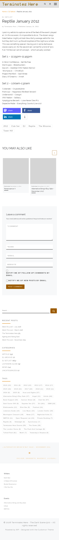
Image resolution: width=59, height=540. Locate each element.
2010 (7, 385)
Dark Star (7, 478)
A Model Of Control (10, 481)
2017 (29, 389)
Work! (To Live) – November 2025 (14, 340)
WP (17, 530)
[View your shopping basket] (50, 4)
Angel (36, 396)
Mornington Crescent (13, 414)
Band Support (10, 400)
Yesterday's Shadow (39, 432)
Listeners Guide (10, 364)
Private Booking (45, 418)
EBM (51, 403)
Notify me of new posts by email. (27, 280)
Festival (38, 407)
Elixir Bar (25, 407)
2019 (50, 389)
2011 (17, 385)
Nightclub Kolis (44, 414)
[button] (12, 110)
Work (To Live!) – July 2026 (11, 327)
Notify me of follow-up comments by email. (28, 274)
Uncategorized (9, 370)
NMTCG (8, 418)
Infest (6, 506)
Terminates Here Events (14, 425)
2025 (16, 392)
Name (10, 247)
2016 (18, 389)
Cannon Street (28, 400)
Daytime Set (28, 403)
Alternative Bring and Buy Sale (15, 503)
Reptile (7, 422)
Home (4, 11)
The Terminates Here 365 (11, 333)
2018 (39, 389)
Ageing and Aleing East (10, 336)
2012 (27, 385)
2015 (7, 389)
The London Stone (12, 429)
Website (11, 264)
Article (5, 354)
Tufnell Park (10, 432)
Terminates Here (10, 26)
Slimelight (20, 422)
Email (10, 256)
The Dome (35, 425)
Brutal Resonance (10, 484)
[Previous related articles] (49, 152)
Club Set (43, 400)
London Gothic (45, 411)
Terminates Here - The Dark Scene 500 (31, 522)
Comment (12, 226)
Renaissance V (10, 189)
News (4, 367)
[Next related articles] (54, 152)
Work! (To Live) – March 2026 (12, 330)
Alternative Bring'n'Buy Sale (16, 396)
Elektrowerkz (10, 407)
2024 (6, 392)
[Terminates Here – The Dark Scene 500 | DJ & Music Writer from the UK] (20, 3)
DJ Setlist (11, 11)
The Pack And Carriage (34, 429)
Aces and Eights (31, 392)
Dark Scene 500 (11, 403)
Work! (23, 432)
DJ (41, 403)
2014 (49, 385)
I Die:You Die (8, 487)
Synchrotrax (34, 422)
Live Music (29, 411)
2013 (38, 385)
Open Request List (25, 418)
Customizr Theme (46, 530)
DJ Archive (7, 357)
